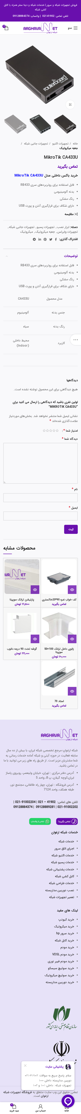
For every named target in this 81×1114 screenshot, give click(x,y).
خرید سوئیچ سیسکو (61, 968)
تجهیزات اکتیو (59, 143)
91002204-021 (25, 802)
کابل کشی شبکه (64, 876)
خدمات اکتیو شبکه (62, 855)
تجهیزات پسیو (45, 227)
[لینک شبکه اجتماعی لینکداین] (39, 239)
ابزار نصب (63, 227)
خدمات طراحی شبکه (61, 883)
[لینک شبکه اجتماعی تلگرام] (34, 239)
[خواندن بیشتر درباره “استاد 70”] (72, 691)
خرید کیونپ (66, 919)
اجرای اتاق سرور (64, 848)
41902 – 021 (47, 802)
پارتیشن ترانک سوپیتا (22, 600)
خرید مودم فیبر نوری (61, 961)
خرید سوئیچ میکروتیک (59, 975)
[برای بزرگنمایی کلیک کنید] (70, 104)
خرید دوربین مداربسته (60, 982)
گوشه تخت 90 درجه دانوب (22, 649)
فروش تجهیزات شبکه (66, 5)
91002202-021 (67, 807)
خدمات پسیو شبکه (62, 862)
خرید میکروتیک (64, 926)
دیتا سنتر (22, 5)
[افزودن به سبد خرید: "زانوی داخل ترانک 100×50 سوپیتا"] (72, 639)
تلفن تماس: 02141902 (55, 16)
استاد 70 (59, 701)
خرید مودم (67, 947)
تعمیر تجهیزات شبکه (61, 897)
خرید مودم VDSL (63, 954)
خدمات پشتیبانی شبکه (60, 869)
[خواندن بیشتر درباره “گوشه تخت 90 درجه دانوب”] (35, 639)
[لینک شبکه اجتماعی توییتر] (51, 239)
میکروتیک (26, 231)
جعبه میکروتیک (68, 148)
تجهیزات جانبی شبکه (35, 143)
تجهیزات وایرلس (67, 231)
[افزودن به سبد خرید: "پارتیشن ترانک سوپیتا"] (35, 589)
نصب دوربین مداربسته (59, 890)
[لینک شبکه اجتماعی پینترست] (45, 239)
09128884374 (21, 16)
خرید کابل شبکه (64, 940)
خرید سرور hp (65, 933)
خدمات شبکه (37, 5)
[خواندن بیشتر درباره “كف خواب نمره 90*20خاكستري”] (72, 589)
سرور (49, 5)
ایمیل (73, 507)
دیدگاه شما (70, 439)
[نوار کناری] (75, 339)
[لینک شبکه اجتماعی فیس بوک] (56, 239)
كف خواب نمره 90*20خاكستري (59, 600)
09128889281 (45, 807)
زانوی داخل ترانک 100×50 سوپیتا (59, 650)
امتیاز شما (70, 430)
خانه (75, 143)
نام (75, 489)
